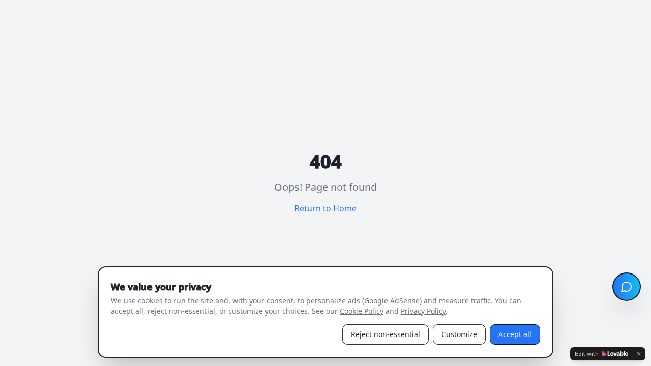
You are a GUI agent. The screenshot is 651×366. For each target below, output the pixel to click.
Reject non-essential (385, 334)
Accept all (514, 334)
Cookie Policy (361, 311)
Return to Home (325, 208)
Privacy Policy (423, 311)
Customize (459, 334)
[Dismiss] (639, 354)
